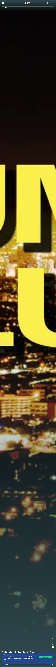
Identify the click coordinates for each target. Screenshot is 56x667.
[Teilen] (53, 651)
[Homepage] (28, 3)
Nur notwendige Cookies (45, 660)
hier (5, 659)
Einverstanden (45, 657)
